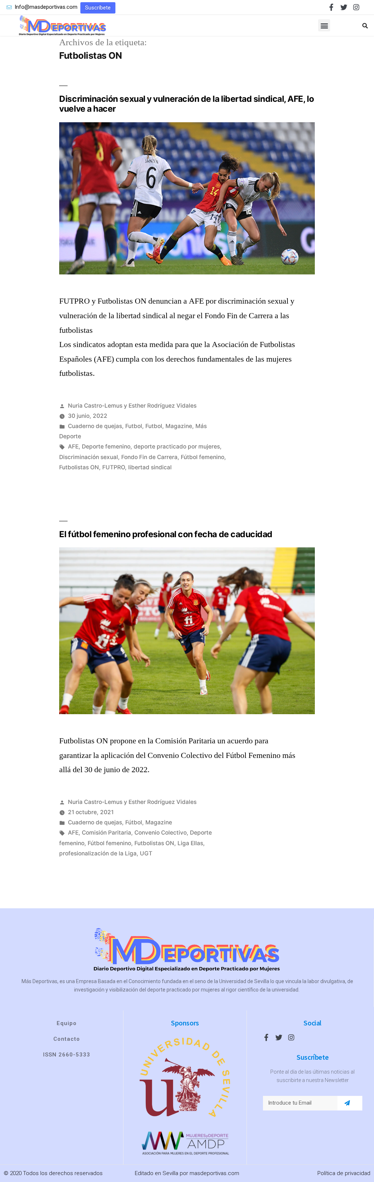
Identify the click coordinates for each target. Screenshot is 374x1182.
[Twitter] (343, 7)
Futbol (133, 426)
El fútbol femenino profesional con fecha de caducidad (165, 534)
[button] (97, 8)
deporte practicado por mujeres (177, 446)
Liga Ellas (190, 843)
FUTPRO (113, 467)
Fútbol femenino (202, 457)
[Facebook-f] (331, 7)
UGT (146, 853)
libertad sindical (150, 467)
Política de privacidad (343, 1173)
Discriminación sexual (88, 457)
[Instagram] (356, 7)
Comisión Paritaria (106, 832)
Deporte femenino (106, 446)
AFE (73, 446)
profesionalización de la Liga (98, 853)
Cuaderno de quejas (95, 426)
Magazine (178, 426)
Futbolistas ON (79, 467)
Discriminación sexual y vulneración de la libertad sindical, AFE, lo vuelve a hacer (186, 104)
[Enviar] (347, 1103)
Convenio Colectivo (160, 832)
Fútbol (133, 822)
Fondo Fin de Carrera (149, 457)
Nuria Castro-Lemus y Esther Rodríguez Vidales (132, 405)
